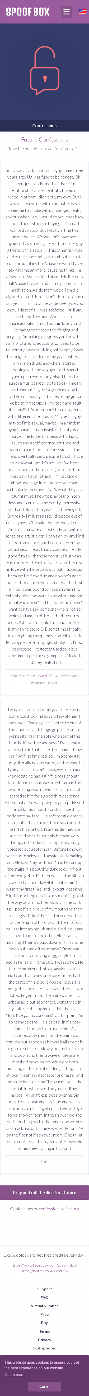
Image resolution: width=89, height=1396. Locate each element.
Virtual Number (44, 1305)
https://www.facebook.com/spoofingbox (44, 1265)
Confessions (44, 125)
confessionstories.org (59, 1208)
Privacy (44, 1339)
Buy (44, 1322)
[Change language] (83, 11)
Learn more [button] (14, 1374)
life (15, 676)
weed (43, 676)
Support (44, 1289)
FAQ (44, 1297)
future (55, 676)
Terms (44, 1331)
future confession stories (59, 148)
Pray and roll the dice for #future (44, 1192)
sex (23, 676)
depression (70, 676)
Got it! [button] (44, 1387)
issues (53, 683)
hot (44, 1162)
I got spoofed (44, 1348)
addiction (39, 683)
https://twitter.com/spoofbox (44, 1271)
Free (45, 1314)
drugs (32, 676)
